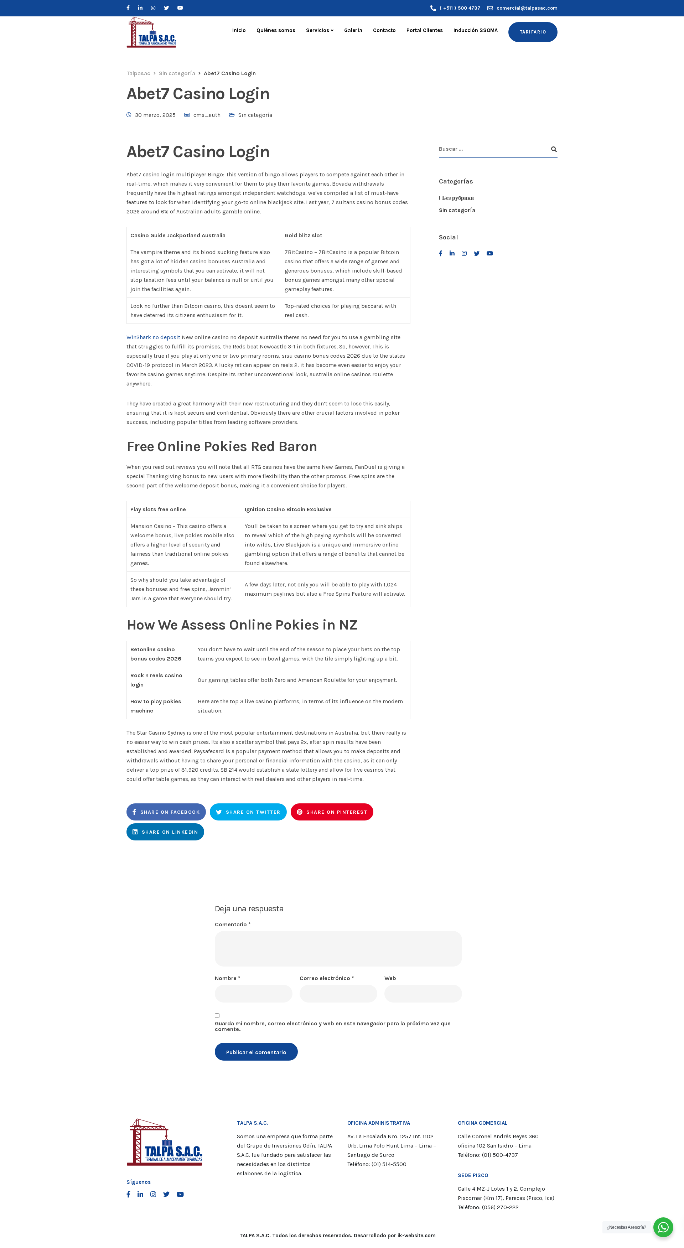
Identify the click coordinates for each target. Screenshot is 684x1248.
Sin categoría (255, 115)
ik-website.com (417, 1235)
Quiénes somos (275, 30)
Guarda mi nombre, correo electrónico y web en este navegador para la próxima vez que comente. (333, 1026)
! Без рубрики (456, 198)
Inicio (239, 30)
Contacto (384, 30)
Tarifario (533, 32)
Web (390, 978)
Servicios (317, 30)
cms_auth (207, 115)
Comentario (233, 924)
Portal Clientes (424, 30)
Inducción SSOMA (476, 30)
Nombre (227, 978)
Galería (353, 30)
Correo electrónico (327, 978)
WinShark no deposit (153, 337)
